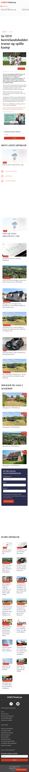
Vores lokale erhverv (6, 730)
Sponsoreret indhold (6, 745)
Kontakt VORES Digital (6, 718)
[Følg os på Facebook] (11, 704)
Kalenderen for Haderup (7, 733)
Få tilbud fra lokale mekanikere (8, 743)
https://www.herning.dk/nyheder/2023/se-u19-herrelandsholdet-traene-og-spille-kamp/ (14, 108)
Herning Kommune (5, 739)
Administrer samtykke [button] (6, 720)
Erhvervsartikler (5, 737)
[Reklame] (14, 119)
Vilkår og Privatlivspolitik (7, 716)
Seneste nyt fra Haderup (7, 728)
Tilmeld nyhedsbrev (21, 769)
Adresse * (5, 488)
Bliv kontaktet (8, 501)
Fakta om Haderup (5, 735)
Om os (2, 711)
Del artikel (20, 68)
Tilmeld (14, 138)
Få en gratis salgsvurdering (7, 741)
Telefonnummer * (7, 476)
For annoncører (5, 714)
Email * (5, 482)
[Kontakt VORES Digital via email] (18, 704)
